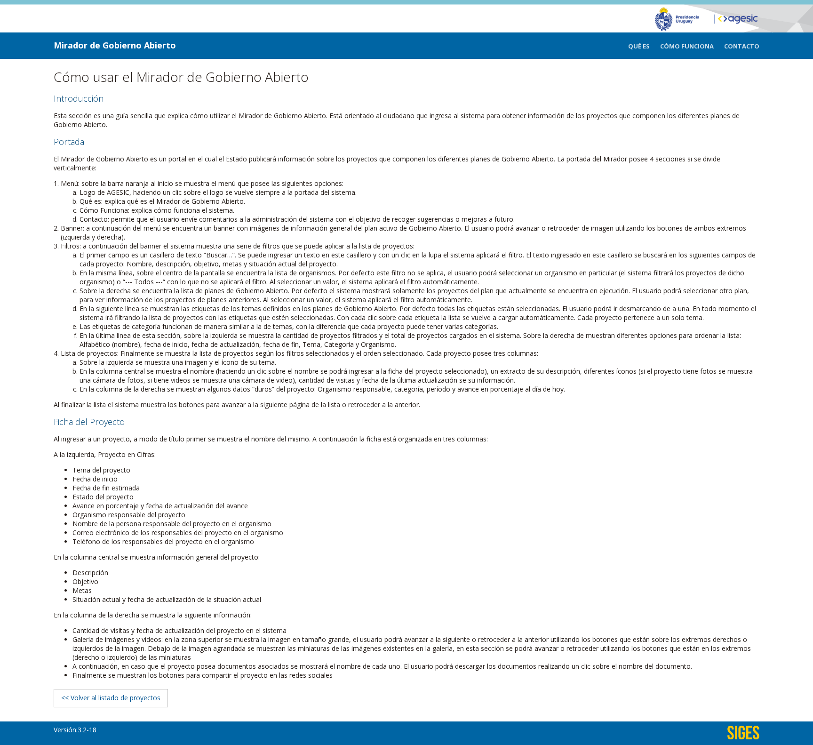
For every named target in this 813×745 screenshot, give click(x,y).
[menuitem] (644, 46)
